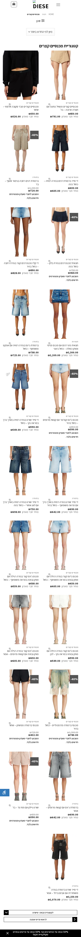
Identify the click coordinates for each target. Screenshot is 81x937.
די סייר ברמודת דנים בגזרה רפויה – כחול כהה (61, 182)
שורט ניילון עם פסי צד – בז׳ (25, 807)
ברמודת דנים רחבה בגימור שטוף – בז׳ (22, 182)
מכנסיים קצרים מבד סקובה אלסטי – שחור (21, 108)
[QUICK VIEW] (49, 105)
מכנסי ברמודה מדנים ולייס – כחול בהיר (61, 727)
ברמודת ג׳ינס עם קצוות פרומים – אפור (62, 809)
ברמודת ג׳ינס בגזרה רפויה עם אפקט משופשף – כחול (21, 347)
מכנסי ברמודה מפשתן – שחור (24, 725)
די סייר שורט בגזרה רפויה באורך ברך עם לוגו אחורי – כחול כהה (21, 503)
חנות (44, 14)
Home (51, 14)
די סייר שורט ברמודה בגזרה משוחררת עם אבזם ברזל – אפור (62, 891)
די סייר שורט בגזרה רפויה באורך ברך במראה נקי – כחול (21, 421)
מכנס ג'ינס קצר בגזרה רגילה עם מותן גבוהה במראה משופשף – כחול (60, 578)
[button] (14, 4)
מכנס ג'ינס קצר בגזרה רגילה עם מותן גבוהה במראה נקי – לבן (62, 652)
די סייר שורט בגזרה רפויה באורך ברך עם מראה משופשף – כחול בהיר (60, 503)
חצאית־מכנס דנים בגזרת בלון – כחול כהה (62, 264)
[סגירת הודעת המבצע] (8, 933)
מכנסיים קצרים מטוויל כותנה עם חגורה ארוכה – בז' (62, 108)
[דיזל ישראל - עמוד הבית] (40, 4)
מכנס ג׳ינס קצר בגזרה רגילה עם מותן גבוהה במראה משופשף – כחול (21, 578)
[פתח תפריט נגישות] (4, 792)
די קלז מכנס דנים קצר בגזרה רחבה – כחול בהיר (21, 264)
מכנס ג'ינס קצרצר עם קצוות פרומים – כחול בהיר (60, 421)
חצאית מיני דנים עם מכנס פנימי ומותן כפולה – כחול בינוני (62, 347)
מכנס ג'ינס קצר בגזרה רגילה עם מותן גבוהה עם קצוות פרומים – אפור (21, 652)
